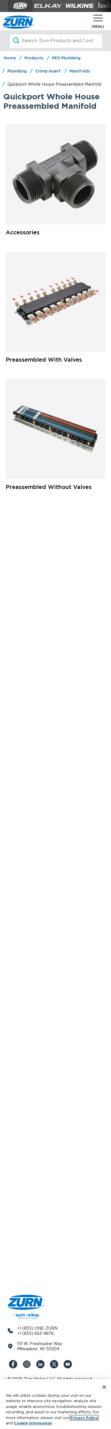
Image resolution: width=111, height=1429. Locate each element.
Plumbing (17, 71)
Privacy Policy (84, 1418)
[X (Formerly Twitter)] (55, 1364)
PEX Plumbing (66, 58)
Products (33, 58)
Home (10, 58)
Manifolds (79, 71)
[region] (55, 1404)
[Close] (104, 1387)
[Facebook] (14, 1364)
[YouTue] (69, 1364)
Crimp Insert (48, 71)
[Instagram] (28, 1364)
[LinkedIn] (41, 1364)
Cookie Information (33, 1423)
